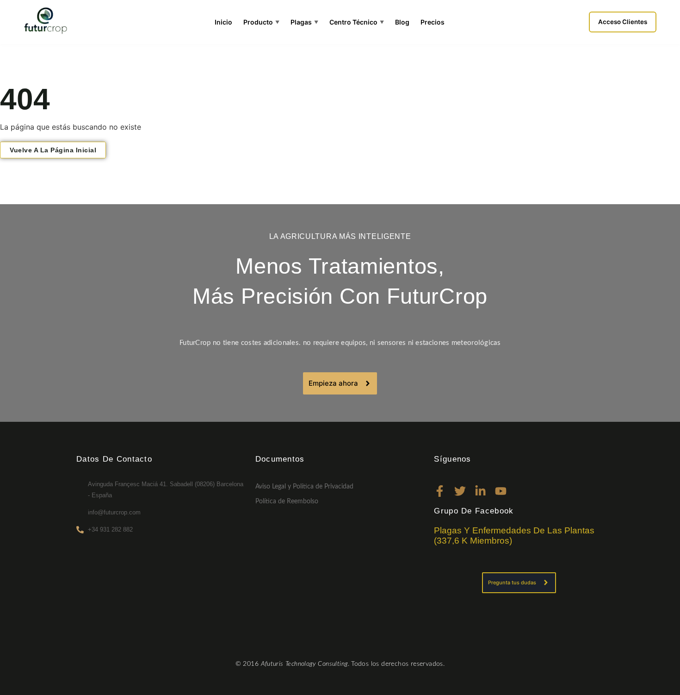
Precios (432, 22)
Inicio (223, 22)
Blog (402, 22)
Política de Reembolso (286, 501)
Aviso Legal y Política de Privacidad (304, 486)
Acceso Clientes (622, 21)
